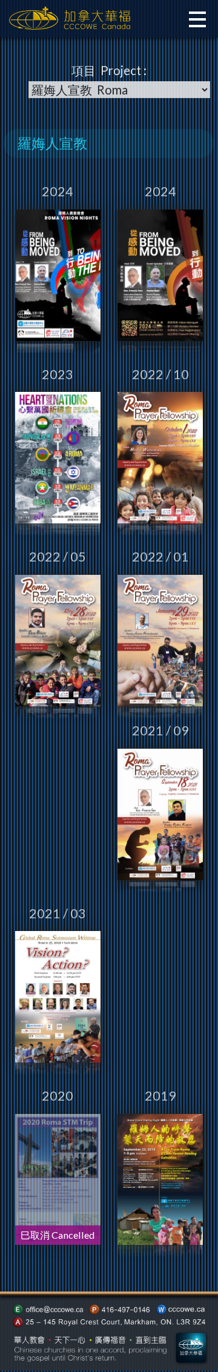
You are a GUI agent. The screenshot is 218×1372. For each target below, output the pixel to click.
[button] (196, 20)
